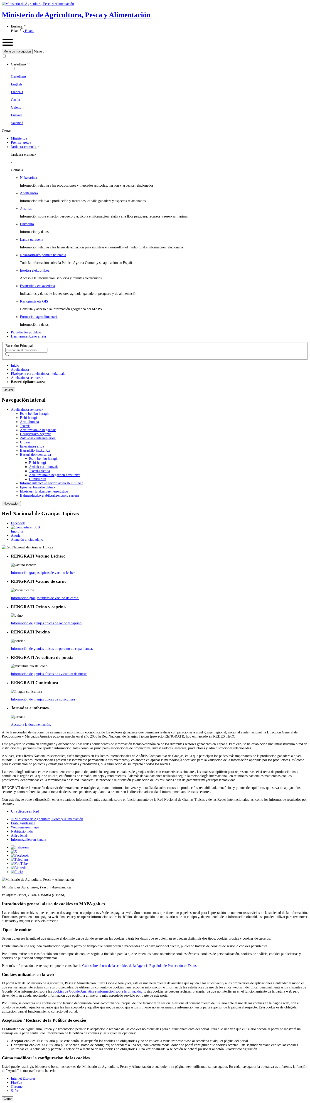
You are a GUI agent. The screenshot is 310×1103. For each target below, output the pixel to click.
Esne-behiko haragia (34, 413)
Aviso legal (19, 835)
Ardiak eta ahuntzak (43, 467)
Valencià (17, 123)
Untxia (25, 442)
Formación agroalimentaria (39, 317)
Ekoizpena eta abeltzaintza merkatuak (38, 373)
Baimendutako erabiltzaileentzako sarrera (49, 495)
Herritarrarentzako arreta (28, 336)
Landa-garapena (31, 239)
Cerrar (8, 1098)
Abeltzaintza (29, 193)
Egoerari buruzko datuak (37, 487)
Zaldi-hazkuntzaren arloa (38, 438)
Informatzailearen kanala (28, 839)
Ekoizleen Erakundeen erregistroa (44, 491)
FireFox (16, 1082)
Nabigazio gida (22, 831)
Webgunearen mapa (25, 827)
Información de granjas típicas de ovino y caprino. (46, 623)
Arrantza (26, 208)
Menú (38, 51)
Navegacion (11, 503)
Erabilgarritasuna (23, 823)
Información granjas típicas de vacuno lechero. (44, 573)
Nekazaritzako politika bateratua (43, 255)
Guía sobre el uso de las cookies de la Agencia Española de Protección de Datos (139, 966)
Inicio (15, 365)
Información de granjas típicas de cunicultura (43, 699)
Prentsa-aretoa (21, 142)
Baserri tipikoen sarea (35, 454)
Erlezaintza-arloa (32, 446)
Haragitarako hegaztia (35, 434)
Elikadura (27, 224)
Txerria (25, 426)
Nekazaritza (28, 178)
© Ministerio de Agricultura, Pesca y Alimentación (47, 819)
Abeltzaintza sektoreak (27, 378)
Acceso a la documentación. (31, 724)
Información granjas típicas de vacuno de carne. (45, 598)
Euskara (16, 115)
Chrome (16, 1086)
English (16, 84)
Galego (16, 107)
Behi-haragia (29, 418)
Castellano (18, 76)
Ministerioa (19, 138)
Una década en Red (25, 811)
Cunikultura (37, 479)
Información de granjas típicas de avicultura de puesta (49, 674)
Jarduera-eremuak (24, 147)
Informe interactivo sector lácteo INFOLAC (51, 483)
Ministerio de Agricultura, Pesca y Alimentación (76, 15)
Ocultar (8, 390)
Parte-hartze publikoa (26, 332)
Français (17, 92)
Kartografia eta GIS (34, 301)
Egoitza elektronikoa (34, 270)
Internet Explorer (23, 1078)
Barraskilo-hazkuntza (35, 450)
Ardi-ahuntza (29, 422)
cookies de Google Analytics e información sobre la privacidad (98, 991)
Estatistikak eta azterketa (37, 286)
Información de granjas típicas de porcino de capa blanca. (52, 648)
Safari (15, 1091)
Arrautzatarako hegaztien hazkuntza (54, 475)
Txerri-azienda (39, 471)
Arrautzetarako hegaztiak (38, 430)
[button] (155, 51)
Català (15, 100)
